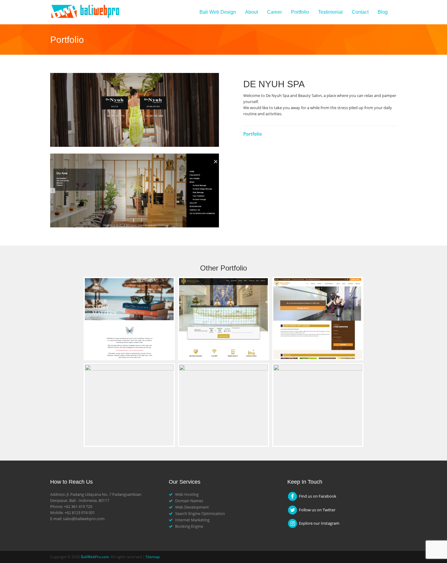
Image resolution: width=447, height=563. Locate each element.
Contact (360, 12)
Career (274, 12)
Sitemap (153, 556)
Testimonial (330, 12)
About (251, 12)
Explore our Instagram (318, 523)
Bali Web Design (217, 12)
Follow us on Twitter (316, 510)
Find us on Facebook (317, 496)
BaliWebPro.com (95, 556)
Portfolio (300, 12)
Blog (383, 12)
